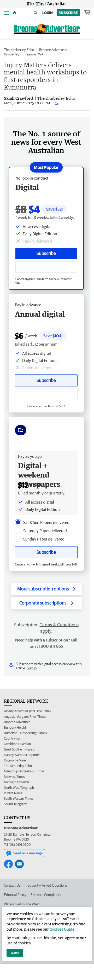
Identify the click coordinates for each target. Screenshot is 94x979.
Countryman (12, 738)
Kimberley (11, 54)
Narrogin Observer (16, 782)
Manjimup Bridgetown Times (24, 771)
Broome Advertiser (53, 50)
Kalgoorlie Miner (15, 760)
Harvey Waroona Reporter (22, 755)
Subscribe (68, 13)
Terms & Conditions (59, 624)
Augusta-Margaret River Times (25, 717)
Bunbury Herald (15, 727)
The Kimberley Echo (19, 50)
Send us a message (28, 853)
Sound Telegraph (15, 804)
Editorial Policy (15, 895)
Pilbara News (13, 793)
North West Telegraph (19, 788)
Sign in (32, 668)
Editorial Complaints (46, 895)
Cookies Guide (62, 929)
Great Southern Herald (19, 749)
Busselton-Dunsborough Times (25, 733)
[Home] (14, 13)
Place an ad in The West (22, 904)
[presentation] (18, 522)
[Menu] (6, 13)
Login (47, 13)
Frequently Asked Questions (46, 885)
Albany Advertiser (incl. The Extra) (27, 711)
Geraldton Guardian (17, 744)
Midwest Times (14, 777)
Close (15, 952)
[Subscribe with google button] (46, 267)
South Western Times (18, 798)
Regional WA (34, 54)
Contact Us (12, 885)
